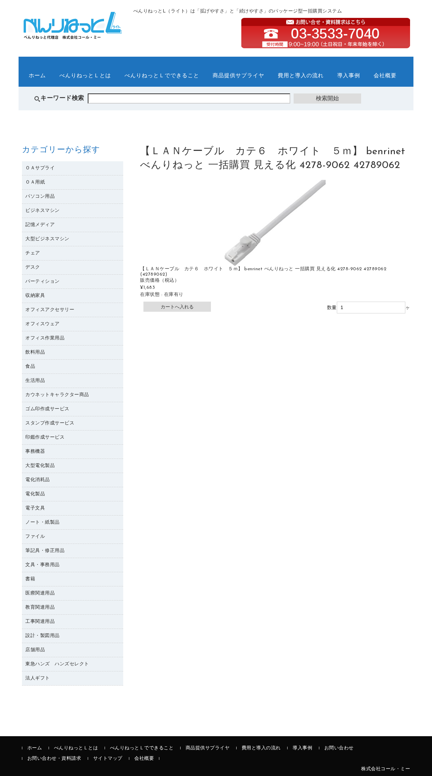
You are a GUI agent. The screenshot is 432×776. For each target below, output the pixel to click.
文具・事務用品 (42, 564)
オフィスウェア (42, 324)
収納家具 (35, 295)
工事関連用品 (40, 621)
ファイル (35, 536)
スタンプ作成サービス (49, 423)
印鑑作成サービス (44, 437)
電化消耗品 (37, 479)
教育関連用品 (40, 607)
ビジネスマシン (42, 210)
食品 (30, 366)
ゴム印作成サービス (47, 409)
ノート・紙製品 (42, 522)
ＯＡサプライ (40, 168)
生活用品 (35, 380)
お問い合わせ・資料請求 (54, 758)
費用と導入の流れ (301, 76)
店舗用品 (35, 650)
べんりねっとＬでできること (162, 76)
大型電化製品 (40, 465)
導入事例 (348, 76)
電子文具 (35, 508)
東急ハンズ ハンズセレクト (57, 664)
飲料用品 (35, 352)
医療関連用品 (40, 593)
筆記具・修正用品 (44, 550)
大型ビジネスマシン (47, 239)
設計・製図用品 (42, 635)
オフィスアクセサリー (49, 309)
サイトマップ (108, 758)
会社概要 (385, 76)
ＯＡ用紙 (35, 182)
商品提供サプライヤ (238, 76)
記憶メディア (40, 224)
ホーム (37, 76)
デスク (32, 267)
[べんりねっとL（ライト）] (72, 35)
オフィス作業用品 (44, 338)
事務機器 (35, 451)
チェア (32, 253)
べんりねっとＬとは (85, 76)
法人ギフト (37, 678)
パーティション (42, 281)
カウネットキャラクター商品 (57, 394)
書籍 (30, 579)
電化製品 (35, 494)
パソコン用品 (40, 196)
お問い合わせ (339, 748)
